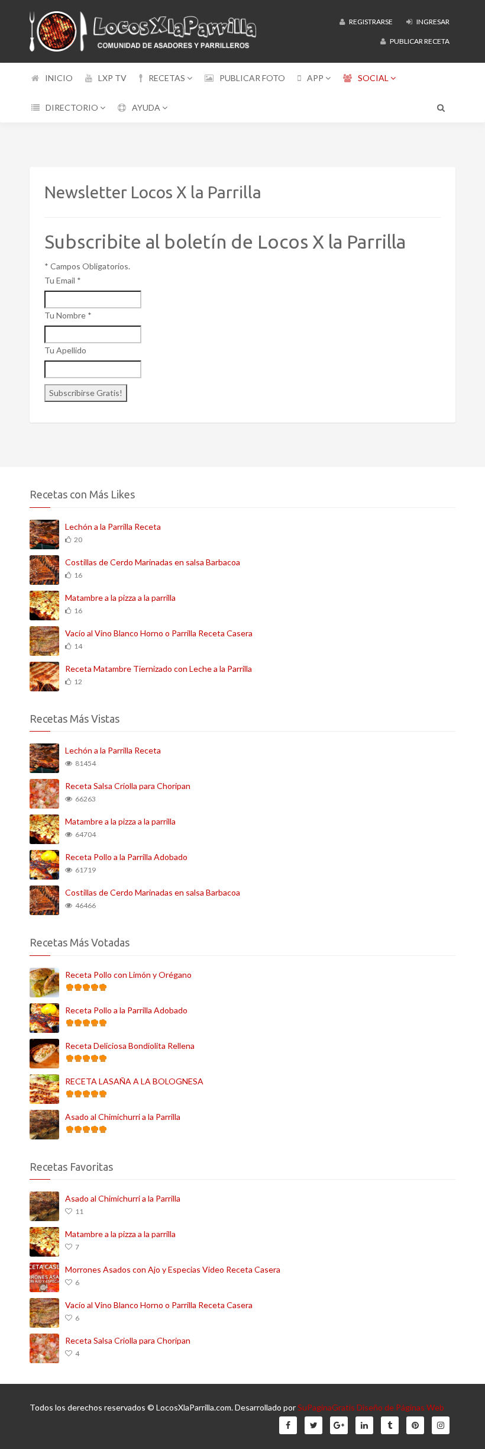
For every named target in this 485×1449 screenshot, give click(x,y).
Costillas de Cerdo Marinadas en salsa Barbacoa (152, 562)
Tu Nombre (68, 315)
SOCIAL (374, 78)
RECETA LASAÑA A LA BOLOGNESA (134, 1081)
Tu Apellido (65, 350)
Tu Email (62, 280)
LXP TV (112, 78)
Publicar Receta (419, 41)
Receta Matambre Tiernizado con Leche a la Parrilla (158, 669)
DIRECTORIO (73, 107)
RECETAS (167, 78)
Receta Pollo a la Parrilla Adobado (126, 857)
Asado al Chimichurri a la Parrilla (122, 1117)
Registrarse (370, 21)
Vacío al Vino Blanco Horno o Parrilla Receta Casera (159, 633)
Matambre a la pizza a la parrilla (120, 598)
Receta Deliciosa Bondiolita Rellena (130, 1046)
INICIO (59, 78)
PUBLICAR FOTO (252, 78)
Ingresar (432, 21)
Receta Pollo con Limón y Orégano (128, 975)
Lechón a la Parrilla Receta (113, 526)
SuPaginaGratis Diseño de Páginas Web (371, 1407)
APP (316, 78)
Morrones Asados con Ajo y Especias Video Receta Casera (172, 1269)
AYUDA (147, 107)
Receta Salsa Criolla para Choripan (127, 786)
